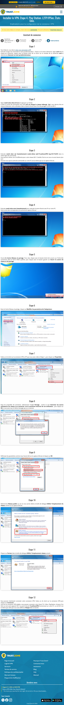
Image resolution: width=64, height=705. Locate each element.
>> (26, 7)
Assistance (37, 666)
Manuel (36, 675)
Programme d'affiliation (12, 678)
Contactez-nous (39, 664)
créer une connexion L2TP (23, 50)
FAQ (35, 672)
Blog (35, 669)
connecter (33, 30)
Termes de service (10, 669)
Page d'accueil (9, 661)
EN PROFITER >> (49, 2)
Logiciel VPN (8, 664)
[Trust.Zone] (10, 11)
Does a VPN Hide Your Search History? (13, 689)
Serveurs (7, 666)
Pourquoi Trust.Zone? (41, 661)
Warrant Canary (9, 675)
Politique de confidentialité (13, 672)
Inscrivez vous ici (56, 30)
